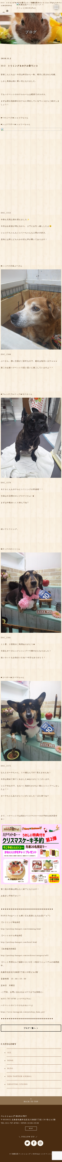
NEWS (10, 1061)
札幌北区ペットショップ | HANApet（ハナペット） (32, 1154)
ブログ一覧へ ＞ (31, 1028)
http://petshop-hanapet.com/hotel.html (19, 942)
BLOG (10, 1068)
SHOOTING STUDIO (17, 1084)
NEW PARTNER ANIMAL (19, 1076)
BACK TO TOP (31, 1102)
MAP (31, 1128)
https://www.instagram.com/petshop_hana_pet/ (23, 1012)
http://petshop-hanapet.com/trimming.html (21, 929)
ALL (9, 1053)
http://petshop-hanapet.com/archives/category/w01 (25, 955)
